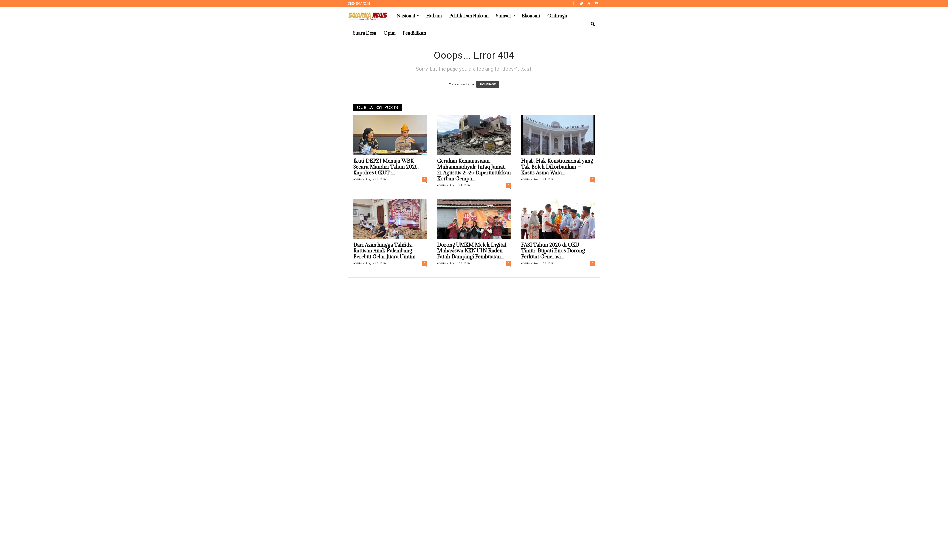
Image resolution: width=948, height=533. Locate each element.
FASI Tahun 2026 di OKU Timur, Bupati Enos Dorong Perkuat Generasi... (553, 251)
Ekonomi (531, 16)
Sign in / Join (359, 3)
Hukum (434, 16)
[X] (589, 3)
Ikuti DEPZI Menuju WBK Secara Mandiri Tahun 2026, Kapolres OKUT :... (386, 167)
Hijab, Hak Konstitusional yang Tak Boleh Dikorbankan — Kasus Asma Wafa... (557, 167)
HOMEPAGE (488, 84)
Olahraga (557, 16)
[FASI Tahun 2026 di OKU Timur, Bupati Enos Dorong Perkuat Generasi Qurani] (558, 219)
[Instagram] (581, 3)
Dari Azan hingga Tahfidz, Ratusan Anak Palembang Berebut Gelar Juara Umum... (385, 251)
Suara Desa (364, 33)
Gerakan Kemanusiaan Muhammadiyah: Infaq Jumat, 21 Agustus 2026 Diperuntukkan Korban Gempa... (474, 170)
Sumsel (503, 16)
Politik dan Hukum (469, 16)
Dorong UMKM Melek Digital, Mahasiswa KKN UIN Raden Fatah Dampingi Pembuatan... (472, 251)
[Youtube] (596, 3)
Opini (389, 33)
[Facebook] (573, 3)
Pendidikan (414, 33)
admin (357, 179)
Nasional (406, 16)
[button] (592, 24)
